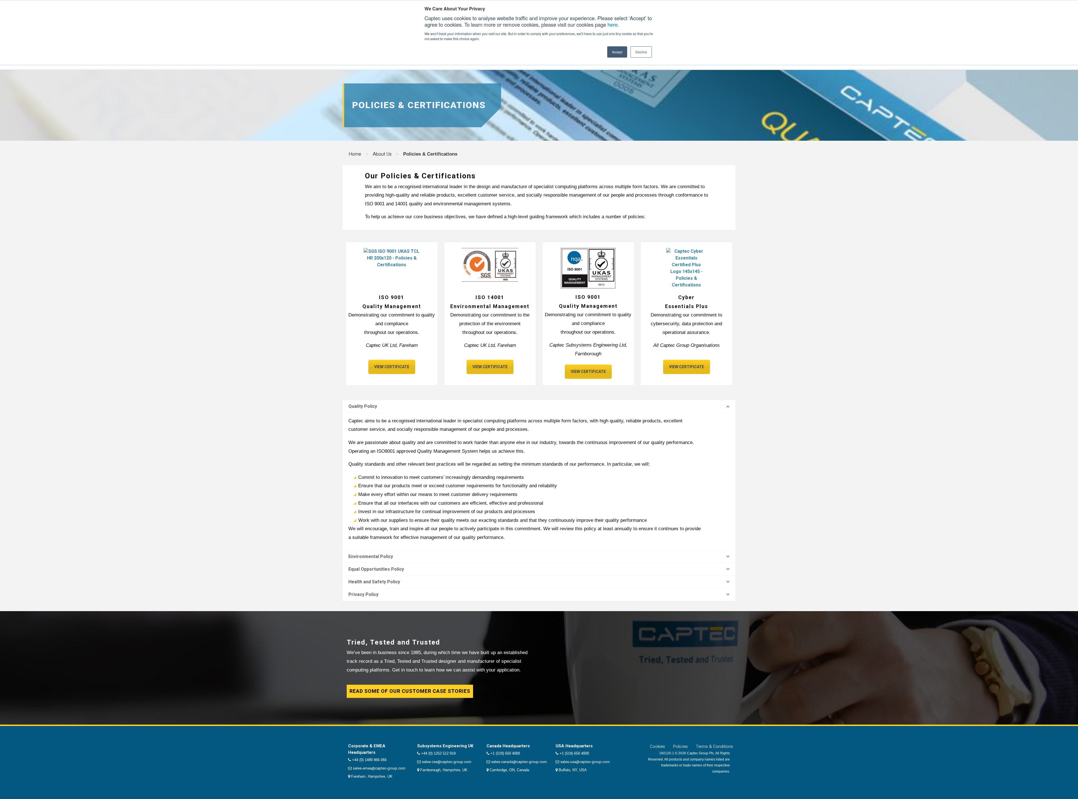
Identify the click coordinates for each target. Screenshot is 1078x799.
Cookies (657, 746)
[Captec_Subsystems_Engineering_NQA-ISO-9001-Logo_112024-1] (588, 268)
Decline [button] (641, 51)
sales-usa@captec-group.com (585, 761)
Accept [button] (617, 51)
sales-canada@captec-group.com (519, 761)
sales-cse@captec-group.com (446, 761)
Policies (680, 746)
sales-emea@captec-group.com (379, 768)
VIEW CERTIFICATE (391, 367)
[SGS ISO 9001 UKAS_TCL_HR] (392, 265)
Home (355, 154)
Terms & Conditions (714, 746)
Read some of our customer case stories (410, 691)
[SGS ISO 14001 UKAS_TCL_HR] (490, 265)
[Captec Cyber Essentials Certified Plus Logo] (686, 268)
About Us (382, 154)
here (612, 24)
